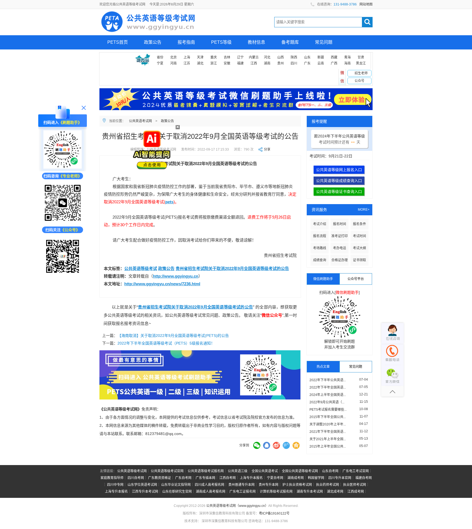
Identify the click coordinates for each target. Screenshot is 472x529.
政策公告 (152, 42)
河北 (267, 57)
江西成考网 (355, 491)
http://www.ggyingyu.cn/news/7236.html (162, 283)
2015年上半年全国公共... (327, 446)
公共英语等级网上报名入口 (339, 169)
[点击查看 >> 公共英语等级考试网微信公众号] (62, 256)
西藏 (334, 57)
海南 (347, 63)
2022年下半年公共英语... (327, 380)
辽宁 (240, 57)
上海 (187, 57)
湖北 (200, 63)
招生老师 (361, 73)
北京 (173, 57)
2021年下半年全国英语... (327, 432)
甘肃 (361, 57)
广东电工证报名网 (242, 491)
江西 (253, 63)
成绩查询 (319, 260)
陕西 (294, 57)
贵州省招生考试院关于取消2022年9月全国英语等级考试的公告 (232, 268)
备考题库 (290, 42)
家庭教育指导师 (112, 478)
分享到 (244, 445)
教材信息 (256, 42)
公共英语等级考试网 (132, 471)
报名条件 (359, 224)
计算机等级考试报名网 (276, 491)
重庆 (213, 57)
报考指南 (186, 42)
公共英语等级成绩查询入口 (339, 180)
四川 (294, 63)
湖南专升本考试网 (310, 491)
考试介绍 (319, 224)
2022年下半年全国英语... (327, 387)
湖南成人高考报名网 (210, 491)
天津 (200, 57)
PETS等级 (221, 42)
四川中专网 (115, 485)
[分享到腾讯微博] (286, 445)
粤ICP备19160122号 (274, 513)
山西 (280, 57)
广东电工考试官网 (356, 471)
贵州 (280, 63)
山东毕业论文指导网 (176, 485)
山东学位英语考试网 (142, 485)
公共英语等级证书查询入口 (339, 191)
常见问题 (323, 42)
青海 (347, 57)
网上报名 (116, 56)
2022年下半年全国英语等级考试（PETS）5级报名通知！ (166, 343)
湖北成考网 (335, 491)
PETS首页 (117, 42)
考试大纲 (359, 248)
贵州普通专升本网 (241, 485)
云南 (320, 63)
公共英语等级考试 (140, 268)
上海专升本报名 (251, 478)
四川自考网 (136, 478)
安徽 (227, 63)
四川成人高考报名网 (209, 485)
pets (169, 201)
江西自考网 (227, 478)
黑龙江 (361, 63)
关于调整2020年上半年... (327, 424)
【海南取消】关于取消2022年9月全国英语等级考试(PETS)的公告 (173, 335)
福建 (240, 63)
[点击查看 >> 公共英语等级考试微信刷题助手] (62, 149)
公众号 (359, 81)
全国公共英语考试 (265, 471)
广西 (334, 63)
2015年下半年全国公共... (327, 417)
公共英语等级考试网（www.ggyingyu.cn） (237, 506)
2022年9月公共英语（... (326, 402)
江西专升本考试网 (145, 491)
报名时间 (339, 224)
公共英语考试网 (140, 121)
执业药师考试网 (327, 485)
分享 (267, 149)
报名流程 (319, 236)
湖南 (267, 63)
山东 (307, 57)
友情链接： (108, 471)
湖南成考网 (295, 478)
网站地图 (366, 4)
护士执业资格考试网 (297, 485)
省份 (160, 57)
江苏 (187, 63)
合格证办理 (339, 260)
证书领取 (359, 260)
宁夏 (160, 63)
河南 (173, 63)
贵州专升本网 (268, 485)
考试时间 (359, 236)
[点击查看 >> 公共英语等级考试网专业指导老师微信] (62, 202)
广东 (307, 63)
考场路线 (319, 248)
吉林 (227, 57)
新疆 (320, 57)
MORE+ (364, 209)
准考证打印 (339, 236)
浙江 (213, 63)
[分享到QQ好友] (266, 445)
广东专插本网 (205, 478)
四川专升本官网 (339, 478)
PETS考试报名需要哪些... (328, 410)
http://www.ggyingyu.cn (175, 276)
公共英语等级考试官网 (167, 471)
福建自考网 (363, 478)
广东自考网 (183, 478)
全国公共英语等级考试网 (300, 471)
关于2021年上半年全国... (327, 439)
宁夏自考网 (275, 478)
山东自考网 (330, 471)
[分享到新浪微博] (276, 445)
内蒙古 (254, 57)
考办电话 (339, 248)
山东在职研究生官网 (177, 491)
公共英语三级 (237, 471)
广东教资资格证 (159, 478)
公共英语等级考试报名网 (206, 471)
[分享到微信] (256, 445)
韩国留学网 (316, 478)
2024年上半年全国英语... (327, 395)
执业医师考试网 (354, 485)
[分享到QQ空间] (296, 445)
